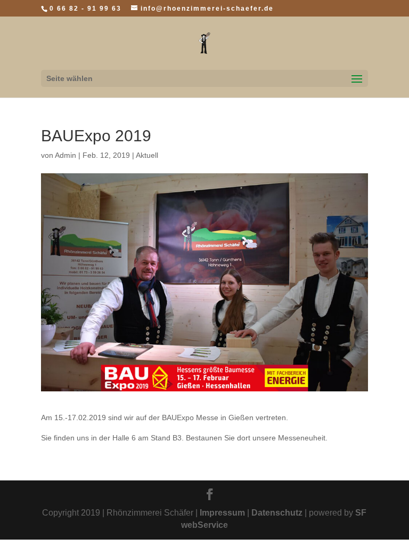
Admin (65, 155)
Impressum (222, 512)
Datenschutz (276, 512)
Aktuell (147, 155)
